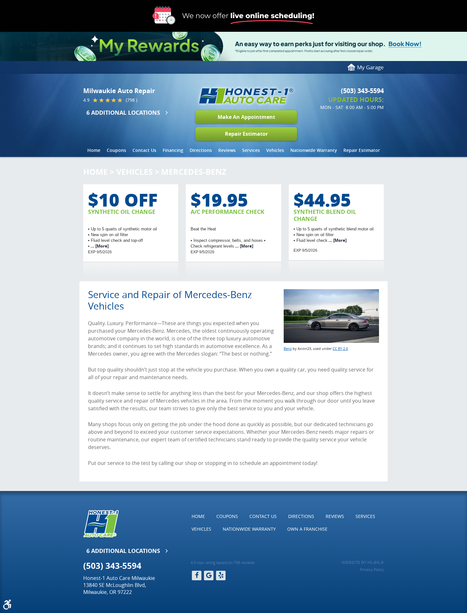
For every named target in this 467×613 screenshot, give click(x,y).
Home (93, 150)
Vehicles (275, 150)
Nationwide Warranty (313, 150)
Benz (288, 348)
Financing (173, 150)
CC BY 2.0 (340, 348)
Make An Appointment (246, 116)
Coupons (116, 150)
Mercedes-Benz (193, 171)
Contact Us (144, 150)
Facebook (196, 575)
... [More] (99, 246)
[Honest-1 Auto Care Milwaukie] (246, 96)
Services (251, 150)
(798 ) (131, 100)
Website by (362, 562)
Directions (201, 150)
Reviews (227, 150)
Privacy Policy (372, 569)
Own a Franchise (307, 529)
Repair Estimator (246, 133)
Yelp (221, 575)
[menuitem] (94, 150)
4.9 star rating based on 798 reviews (223, 562)
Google (208, 575)
